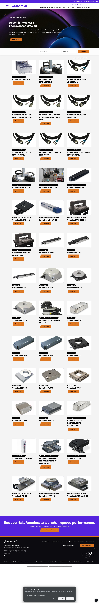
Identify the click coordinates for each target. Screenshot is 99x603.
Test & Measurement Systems (91, 1)
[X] (8, 555)
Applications (55, 541)
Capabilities (45, 541)
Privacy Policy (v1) (29, 595)
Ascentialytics (79, 1)
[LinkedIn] (5, 555)
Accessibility (86, 561)
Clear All (83, 51)
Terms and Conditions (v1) (39, 595)
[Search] (76, 545)
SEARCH (74, 4)
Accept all (70, 598)
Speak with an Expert (86, 545)
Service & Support (68, 545)
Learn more (18, 83)
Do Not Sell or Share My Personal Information (37, 565)
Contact (84, 4)
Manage (55, 598)
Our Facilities (90, 541)
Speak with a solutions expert (49, 530)
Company (81, 541)
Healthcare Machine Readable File (75, 561)
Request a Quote (16, 39)
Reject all (62, 598)
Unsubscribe (51, 561)
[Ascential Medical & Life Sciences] (18, 541)
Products (64, 541)
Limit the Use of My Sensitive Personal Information (60, 565)
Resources (72, 541)
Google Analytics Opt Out (60, 561)
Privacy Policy (44, 561)
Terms (37, 561)
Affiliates (93, 561)
